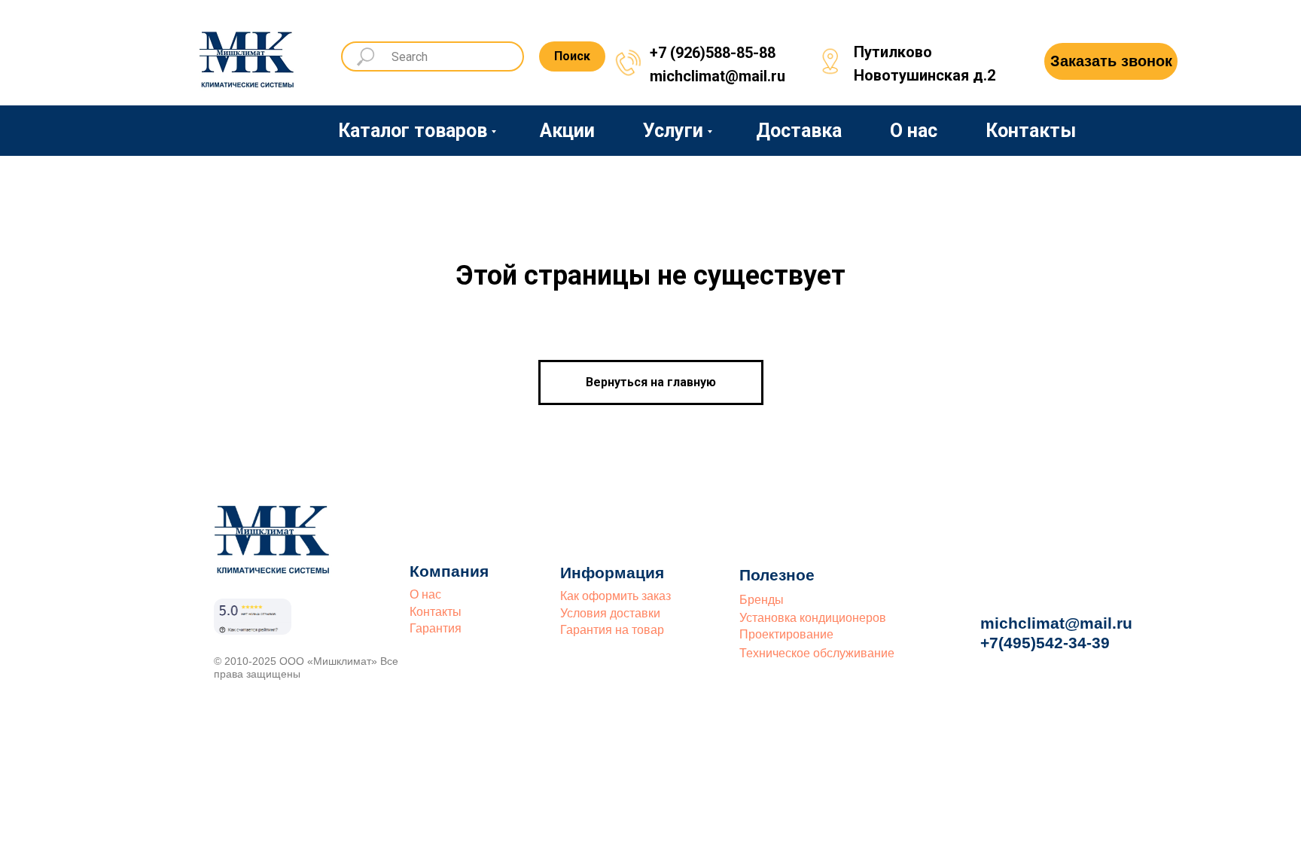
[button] (1111, 61)
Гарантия (436, 628)
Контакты (1031, 131)
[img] (248, 54)
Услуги (673, 131)
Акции (567, 131)
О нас (913, 131)
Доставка (799, 131)
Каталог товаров (412, 131)
